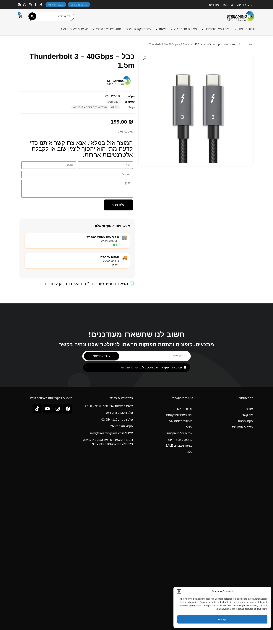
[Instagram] (30, 4)
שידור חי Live (184, 408)
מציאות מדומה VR (185, 29)
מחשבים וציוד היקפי (108, 29)
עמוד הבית (246, 44)
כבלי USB (199, 44)
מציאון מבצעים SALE (74, 29)
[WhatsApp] (25, 4)
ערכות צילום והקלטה (179, 433)
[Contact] (20, 4)
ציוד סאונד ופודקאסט (179, 415)
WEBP (114, 107)
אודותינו (214, 4)
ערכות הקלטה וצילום (138, 29)
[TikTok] (41, 4)
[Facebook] (36, 4)
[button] (179, 591)
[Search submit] (32, 16)
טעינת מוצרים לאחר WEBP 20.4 (90, 107)
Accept (222, 619)
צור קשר (227, 4)
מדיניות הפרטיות (131, 367)
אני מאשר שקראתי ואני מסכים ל (151, 367)
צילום (189, 427)
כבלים (210, 44)
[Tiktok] (37, 408)
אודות (249, 408)
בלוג (189, 451)
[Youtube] (47, 408)
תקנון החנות (245, 421)
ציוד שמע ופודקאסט (217, 29)
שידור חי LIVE (246, 29)
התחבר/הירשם (246, 4)
